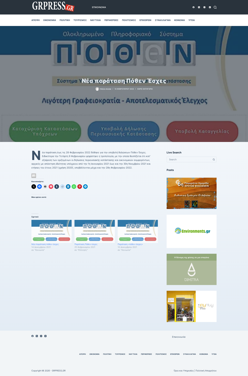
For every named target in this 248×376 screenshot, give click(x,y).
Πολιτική (65, 20)
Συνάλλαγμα (163, 20)
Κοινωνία (179, 20)
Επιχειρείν (145, 20)
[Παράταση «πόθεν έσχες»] (138, 231)
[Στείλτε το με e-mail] (33, 175)
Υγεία (191, 20)
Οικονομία (49, 20)
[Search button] (213, 159)
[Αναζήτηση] (215, 7)
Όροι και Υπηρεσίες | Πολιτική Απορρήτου (195, 370)
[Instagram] (204, 7)
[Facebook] (193, 7)
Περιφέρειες (111, 20)
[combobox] (189, 159)
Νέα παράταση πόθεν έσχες (45, 244)
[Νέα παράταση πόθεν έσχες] (51, 231)
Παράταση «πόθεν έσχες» (130, 244)
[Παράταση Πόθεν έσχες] (94, 231)
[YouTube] (210, 7)
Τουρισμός (80, 20)
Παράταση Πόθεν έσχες (85, 244)
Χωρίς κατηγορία (145, 89)
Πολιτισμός (129, 20)
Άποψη (35, 20)
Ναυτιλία (95, 20)
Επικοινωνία (99, 7)
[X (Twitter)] (199, 7)
